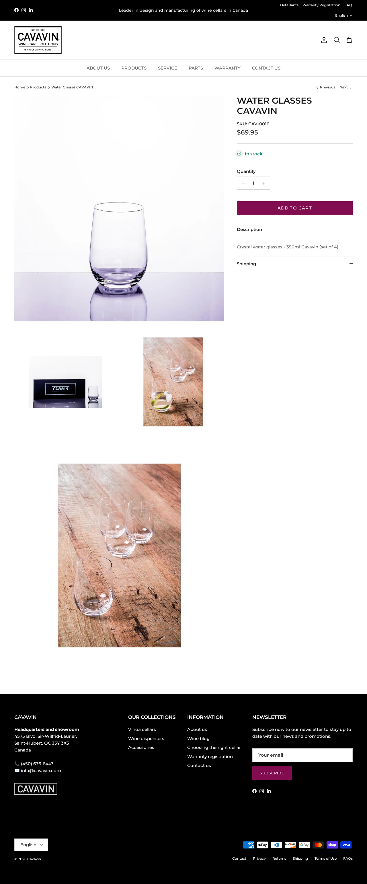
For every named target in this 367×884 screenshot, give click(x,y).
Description (249, 229)
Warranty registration (210, 756)
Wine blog (198, 738)
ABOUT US (98, 68)
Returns (279, 858)
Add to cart (295, 208)
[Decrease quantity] (242, 183)
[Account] (322, 40)
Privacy (259, 858)
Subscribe (272, 773)
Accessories (141, 747)
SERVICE (167, 68)
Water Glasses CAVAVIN (72, 87)
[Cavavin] (38, 40)
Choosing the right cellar (214, 747)
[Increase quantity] (265, 183)
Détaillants (289, 5)
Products (38, 87)
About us (197, 729)
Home (19, 87)
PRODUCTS (134, 68)
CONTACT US (266, 68)
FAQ (348, 5)
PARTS (196, 68)
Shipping (246, 263)
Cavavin (34, 859)
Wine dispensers (146, 738)
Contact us (199, 765)
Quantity (246, 171)
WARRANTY (227, 68)
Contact (239, 858)
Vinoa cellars (142, 729)
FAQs (348, 858)
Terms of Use (326, 858)
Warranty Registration (321, 5)
